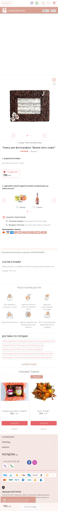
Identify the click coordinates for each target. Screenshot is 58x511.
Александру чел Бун (11, 357)
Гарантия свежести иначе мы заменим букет (28, 306)
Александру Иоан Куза (44, 353)
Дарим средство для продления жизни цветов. (28, 324)
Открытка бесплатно (9, 322)
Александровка (9, 353)
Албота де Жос (9, 349)
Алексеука (35, 357)
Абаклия (15, 341)
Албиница (7, 341)
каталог (5, 447)
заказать (15, 423)
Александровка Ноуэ (25, 353)
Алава (5, 345)
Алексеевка (25, 357)
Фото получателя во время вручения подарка (47, 324)
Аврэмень (33, 341)
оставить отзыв (29, 364)
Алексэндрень (46, 357)
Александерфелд (35, 349)
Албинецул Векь (23, 345)
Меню (8, 3)
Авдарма (24, 341)
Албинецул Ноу (37, 345)
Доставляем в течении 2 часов (10, 305)
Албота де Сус (21, 349)
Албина (12, 345)
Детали (15, 429)
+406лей (22, 207)
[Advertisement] (29, 44)
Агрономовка (44, 341)
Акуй (53, 341)
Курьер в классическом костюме (47, 306)
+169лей (38, 207)
